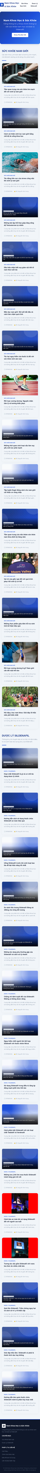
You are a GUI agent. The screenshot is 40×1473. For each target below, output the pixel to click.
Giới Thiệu (5, 1451)
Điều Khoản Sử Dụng (8, 1457)
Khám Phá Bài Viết (20, 35)
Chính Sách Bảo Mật (8, 1454)
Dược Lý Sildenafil (34, 5)
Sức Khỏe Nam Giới (24, 5)
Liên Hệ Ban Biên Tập (8, 1461)
